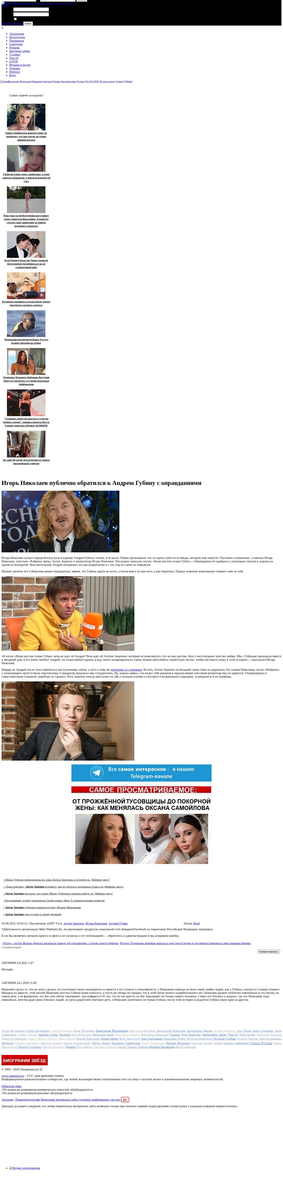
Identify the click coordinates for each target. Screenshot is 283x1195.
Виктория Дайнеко (127, 1034)
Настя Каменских (153, 1043)
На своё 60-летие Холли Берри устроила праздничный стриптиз (26, 462)
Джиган (233, 1034)
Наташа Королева (178, 1043)
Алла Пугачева (83, 1031)
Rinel (196, 923)
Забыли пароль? (12, 23)
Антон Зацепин (73, 923)
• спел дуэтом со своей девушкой (32, 914)
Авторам (7, 1099)
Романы (14, 47)
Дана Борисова (191, 1034)
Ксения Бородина (200, 1039)
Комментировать (269, 951)
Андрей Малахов (224, 1030)
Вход (12, 75)
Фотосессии (17, 37)
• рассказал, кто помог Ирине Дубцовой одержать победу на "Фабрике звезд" (58, 893)
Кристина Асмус (175, 1038)
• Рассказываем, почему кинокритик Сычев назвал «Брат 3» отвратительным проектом (54, 900)
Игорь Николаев (96, 923)
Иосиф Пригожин (88, 1038)
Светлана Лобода (104, 1047)
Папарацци (16, 40)
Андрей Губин (118, 923)
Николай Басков (202, 1043)
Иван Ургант (66, 1038)
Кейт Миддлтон (129, 1038)
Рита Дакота (84, 1047)
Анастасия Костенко (142, 1030)
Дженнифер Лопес (214, 1034)
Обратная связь (12, 1086)
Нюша (218, 1043)
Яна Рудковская (185, 1047)
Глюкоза (174, 1034)
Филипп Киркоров (161, 1047)
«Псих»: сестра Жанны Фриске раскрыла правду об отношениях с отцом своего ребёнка (60, 943)
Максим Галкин (51, 1043)
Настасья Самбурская (126, 1043)
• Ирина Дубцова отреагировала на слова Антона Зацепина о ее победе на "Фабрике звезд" (56, 879)
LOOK (13, 61)
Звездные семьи (19, 51)
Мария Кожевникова (77, 1043)
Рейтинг (14, 71)
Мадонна (7, 1043)
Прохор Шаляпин (53, 1047)
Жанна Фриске (47, 1038)
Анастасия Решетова (171, 1031)
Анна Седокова (263, 1031)
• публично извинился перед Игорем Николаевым (42, 907)
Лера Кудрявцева (270, 1038)
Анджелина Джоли (199, 1030)
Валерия (64, 1034)
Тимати (143, 1047)
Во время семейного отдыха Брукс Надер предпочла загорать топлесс (26, 303)
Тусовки (14, 54)
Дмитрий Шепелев (14, 1038)
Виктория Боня (103, 1034)
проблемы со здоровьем (126, 669)
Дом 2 (32, 1039)
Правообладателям (27, 1099)
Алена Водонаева (37, 1030)
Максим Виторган (27, 1043)
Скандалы (16, 44)
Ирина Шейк (109, 1038)
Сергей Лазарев (126, 1047)
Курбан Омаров (247, 1038)
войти (28, 23)
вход (5, 5)
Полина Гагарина (29, 1047)
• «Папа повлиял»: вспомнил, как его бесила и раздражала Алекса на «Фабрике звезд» (63, 886)
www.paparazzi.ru (13, 1075)
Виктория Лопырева (154, 1034)
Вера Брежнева (81, 1034)
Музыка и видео (20, 64)
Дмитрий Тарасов (268, 1034)
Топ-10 (13, 58)
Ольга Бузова (261, 1043)
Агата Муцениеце (13, 1030)
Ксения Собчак (225, 1039)
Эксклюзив (16, 33)
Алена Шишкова (61, 1030)
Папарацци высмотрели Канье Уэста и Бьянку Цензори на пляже (26, 341)
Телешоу (14, 68)
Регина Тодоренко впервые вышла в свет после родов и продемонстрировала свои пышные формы (185, 943)
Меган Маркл (101, 1043)
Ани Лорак (243, 1030)
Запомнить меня (28, 19)
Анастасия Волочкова (111, 1031)
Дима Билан (247, 1034)
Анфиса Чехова (27, 1034)
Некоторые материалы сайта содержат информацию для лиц (84, 1099)
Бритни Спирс (48, 1034)
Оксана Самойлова (236, 1043)
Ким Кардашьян (152, 1038)
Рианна (70, 1047)
